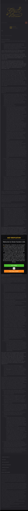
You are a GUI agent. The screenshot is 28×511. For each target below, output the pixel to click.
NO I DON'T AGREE (14, 271)
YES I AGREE (14, 265)
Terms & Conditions (20, 246)
